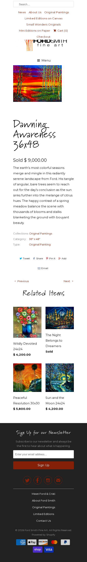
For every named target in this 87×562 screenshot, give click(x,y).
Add (64, 258)
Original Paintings (56, 12)
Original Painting (40, 244)
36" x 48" (34, 239)
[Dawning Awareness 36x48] (37, 83)
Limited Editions (43, 514)
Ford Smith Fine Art (36, 530)
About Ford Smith (43, 500)
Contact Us (43, 520)
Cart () (62, 30)
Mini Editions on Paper (34, 30)
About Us (35, 12)
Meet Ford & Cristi (43, 493)
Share (39, 258)
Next (67, 281)
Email (44, 268)
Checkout (44, 36)
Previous (23, 281)
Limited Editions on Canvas (43, 18)
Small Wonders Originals (43, 24)
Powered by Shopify (43, 534)
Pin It (52, 258)
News (22, 12)
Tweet (26, 258)
